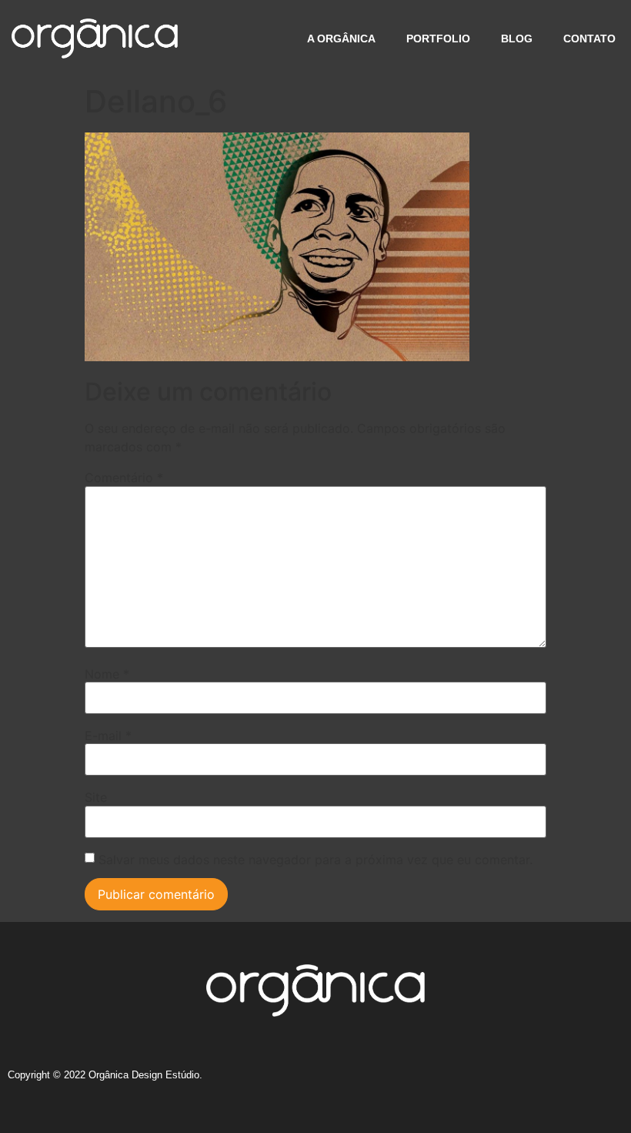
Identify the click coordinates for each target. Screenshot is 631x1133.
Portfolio (438, 38)
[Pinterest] (581, 1080)
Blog (517, 38)
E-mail (108, 735)
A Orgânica (341, 38)
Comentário (124, 477)
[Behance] (524, 1080)
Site (96, 797)
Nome (107, 674)
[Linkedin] (552, 1080)
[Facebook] (495, 1080)
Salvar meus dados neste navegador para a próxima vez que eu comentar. (315, 859)
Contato (589, 38)
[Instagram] (467, 1080)
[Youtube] (609, 1080)
